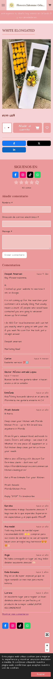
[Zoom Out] (47, 650)
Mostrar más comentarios (15, 614)
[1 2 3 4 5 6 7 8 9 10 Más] (7, 128)
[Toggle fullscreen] (47, 634)
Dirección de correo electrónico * (20, 217)
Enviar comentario (14, 255)
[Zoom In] (47, 645)
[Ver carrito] (50, 5)
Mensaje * (7, 231)
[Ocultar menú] (3, 5)
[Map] (26, 642)
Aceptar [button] (41, 674)
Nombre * (7, 202)
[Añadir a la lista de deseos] (47, 128)
